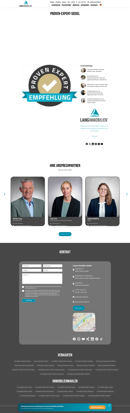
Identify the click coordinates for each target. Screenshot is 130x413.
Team (68, 2)
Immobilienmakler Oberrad (27, 396)
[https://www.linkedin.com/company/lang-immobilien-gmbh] (92, 339)
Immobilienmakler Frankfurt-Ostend (49, 396)
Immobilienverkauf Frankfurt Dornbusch (52, 374)
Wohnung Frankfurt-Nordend (45, 365)
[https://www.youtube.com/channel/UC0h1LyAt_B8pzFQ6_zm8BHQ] (83, 339)
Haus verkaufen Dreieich (41, 361)
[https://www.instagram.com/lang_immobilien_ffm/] (78, 339)
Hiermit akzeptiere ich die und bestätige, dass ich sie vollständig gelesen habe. (43, 287)
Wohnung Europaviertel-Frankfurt (106, 361)
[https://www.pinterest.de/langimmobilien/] (96, 339)
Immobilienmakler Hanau (24, 387)
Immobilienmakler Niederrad (105, 391)
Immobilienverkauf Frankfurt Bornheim (23, 370)
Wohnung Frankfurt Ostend (65, 365)
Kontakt (73, 2)
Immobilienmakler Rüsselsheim (44, 391)
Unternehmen (85, 5)
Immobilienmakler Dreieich (24, 391)
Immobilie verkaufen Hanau (22, 361)
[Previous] (4, 192)
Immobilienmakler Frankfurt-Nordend (74, 396)
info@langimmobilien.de (81, 297)
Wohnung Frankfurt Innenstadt (85, 365)
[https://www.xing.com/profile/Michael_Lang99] (87, 339)
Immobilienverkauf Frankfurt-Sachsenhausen (51, 370)
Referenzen (93, 5)
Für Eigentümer (66, 5)
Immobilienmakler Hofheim (65, 391)
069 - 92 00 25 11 (56, 223)
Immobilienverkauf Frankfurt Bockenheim (80, 370)
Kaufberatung (56, 5)
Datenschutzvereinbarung (43, 286)
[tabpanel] (28, 200)
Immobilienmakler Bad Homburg (44, 387)
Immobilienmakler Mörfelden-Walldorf (99, 396)
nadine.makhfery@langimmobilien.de (99, 225)
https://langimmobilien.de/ (82, 302)
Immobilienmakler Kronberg (86, 387)
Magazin (64, 2)
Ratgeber (52, 2)
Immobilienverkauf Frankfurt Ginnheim (106, 370)
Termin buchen (78, 308)
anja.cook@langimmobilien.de (59, 225)
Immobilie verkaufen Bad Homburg (61, 361)
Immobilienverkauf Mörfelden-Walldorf (78, 374)
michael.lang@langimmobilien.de (23, 225)
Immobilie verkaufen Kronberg (84, 361)
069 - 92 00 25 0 (19, 223)
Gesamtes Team (65, 234)
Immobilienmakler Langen (105, 387)
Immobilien (76, 5)
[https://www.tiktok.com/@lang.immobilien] (101, 339)
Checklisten (58, 2)
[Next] (126, 192)
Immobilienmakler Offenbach (85, 391)
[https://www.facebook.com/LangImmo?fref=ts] (74, 339)
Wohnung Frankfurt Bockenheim (24, 365)
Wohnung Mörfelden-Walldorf (106, 365)
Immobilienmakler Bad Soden (66, 387)
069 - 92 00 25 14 (94, 223)
